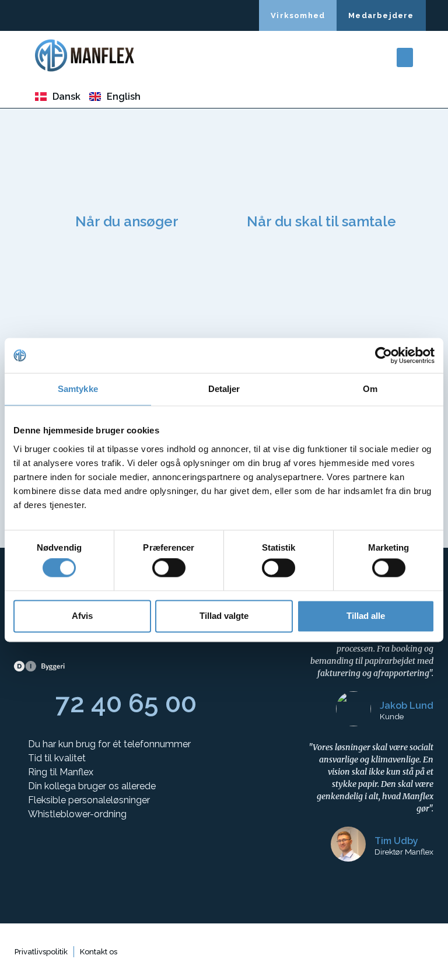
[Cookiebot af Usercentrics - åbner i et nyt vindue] (383, 355)
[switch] (169, 568)
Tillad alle (365, 616)
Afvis (82, 616)
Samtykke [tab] (78, 389)
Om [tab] (370, 389)
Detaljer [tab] (224, 389)
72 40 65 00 (126, 703)
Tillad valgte (224, 616)
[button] (405, 57)
